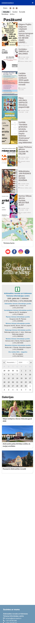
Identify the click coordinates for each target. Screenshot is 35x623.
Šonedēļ (22, 12)
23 (26, 382)
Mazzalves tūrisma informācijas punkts (18, 345)
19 (9, 382)
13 (13, 378)
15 (21, 378)
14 (17, 378)
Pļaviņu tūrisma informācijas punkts (18, 317)
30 (13, 371)
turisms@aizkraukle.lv (13, 618)
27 (13, 386)
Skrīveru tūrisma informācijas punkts (18, 323)
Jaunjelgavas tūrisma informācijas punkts (18, 310)
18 (4, 382)
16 (26, 378)
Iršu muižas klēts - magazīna (17, 352)
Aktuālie (6, 12)
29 (9, 371)
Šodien (15, 12)
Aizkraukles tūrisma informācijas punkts (18, 303)
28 (4, 371)
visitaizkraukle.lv (8, 3)
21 (17, 382)
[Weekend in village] (17, 269)
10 (30, 374)
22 (21, 382)
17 (30, 378)
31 (17, 371)
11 (4, 378)
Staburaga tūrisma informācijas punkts (18, 330)
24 (30, 382)
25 (4, 386)
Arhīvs (12, 14)
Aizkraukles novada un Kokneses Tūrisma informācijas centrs (18, 294)
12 (9, 378)
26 (9, 386)
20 (13, 382)
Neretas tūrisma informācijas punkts (18, 338)
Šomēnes (5, 14)
